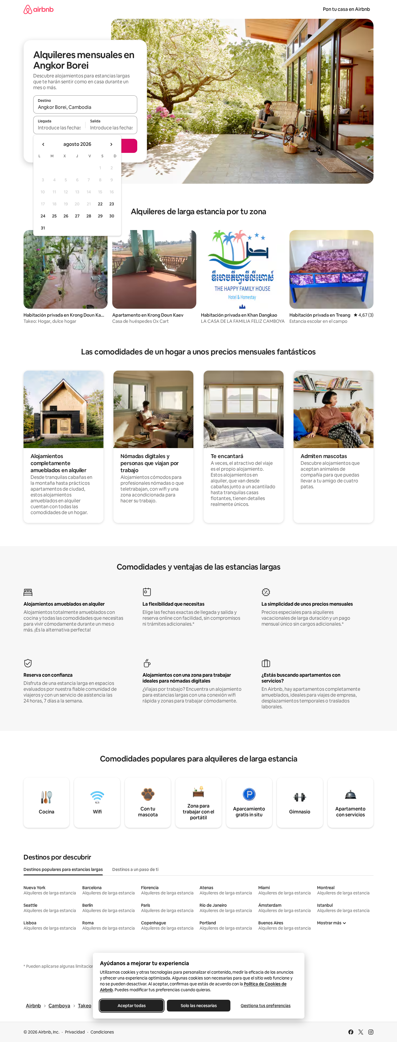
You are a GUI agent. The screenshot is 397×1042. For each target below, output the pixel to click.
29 (100, 216)
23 (111, 204)
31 (43, 228)
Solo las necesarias (198, 1005)
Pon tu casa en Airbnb (346, 9)
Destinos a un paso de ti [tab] (135, 869)
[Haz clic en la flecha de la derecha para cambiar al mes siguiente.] (111, 144)
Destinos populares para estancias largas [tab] (63, 869)
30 (111, 216)
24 (43, 216)
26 (65, 216)
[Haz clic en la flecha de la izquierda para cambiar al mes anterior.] (43, 144)
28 (88, 216)
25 (54, 216)
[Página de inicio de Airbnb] (38, 9)
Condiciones (102, 1032)
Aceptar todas (132, 1005)
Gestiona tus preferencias (266, 1005)
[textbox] (59, 127)
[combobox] (85, 107)
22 (100, 204)
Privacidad (75, 1032)
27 (77, 216)
